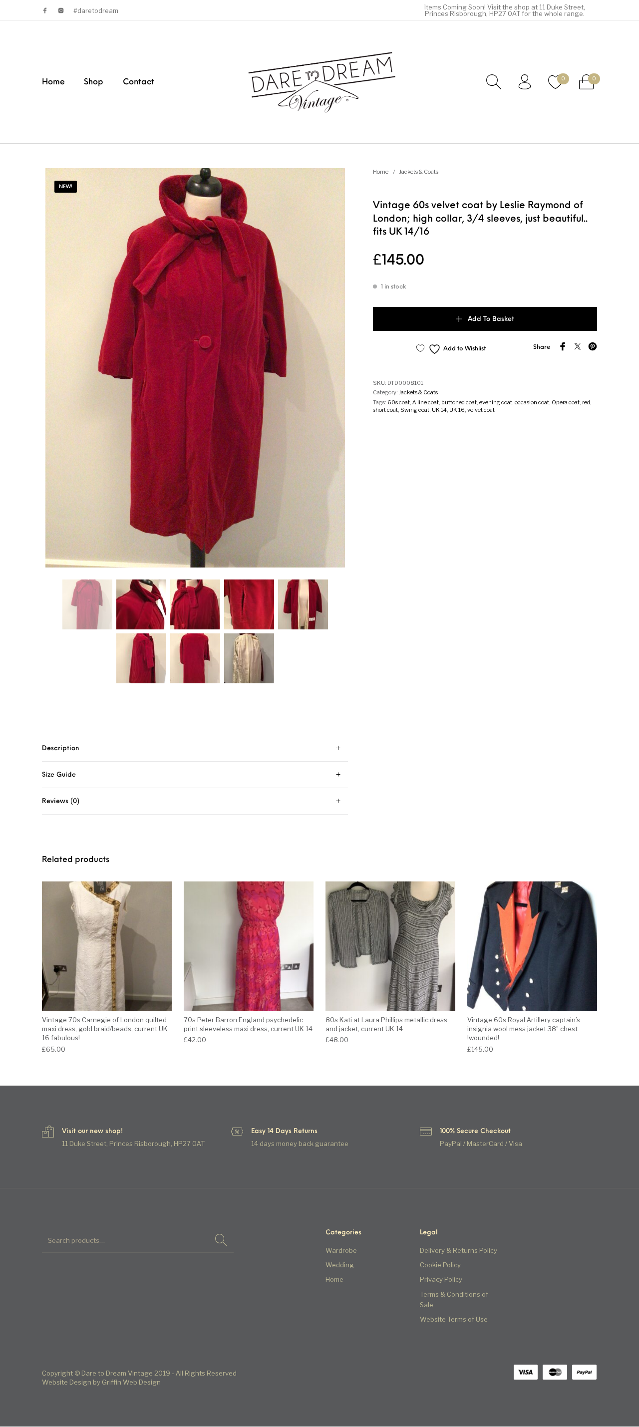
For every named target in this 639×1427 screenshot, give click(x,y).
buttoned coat (459, 402)
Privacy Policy (441, 1280)
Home (380, 171)
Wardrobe (341, 1251)
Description (60, 748)
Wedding (339, 1265)
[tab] (195, 748)
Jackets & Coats (418, 171)
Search (221, 1240)
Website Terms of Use (454, 1319)
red (586, 402)
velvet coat (481, 409)
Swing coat (414, 409)
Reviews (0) (60, 801)
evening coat (495, 402)
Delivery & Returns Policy (458, 1251)
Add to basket (491, 319)
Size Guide (59, 775)
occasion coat (532, 402)
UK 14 (439, 409)
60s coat (398, 402)
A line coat (425, 402)
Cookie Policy (440, 1265)
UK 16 (457, 409)
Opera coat (566, 402)
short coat (385, 409)
